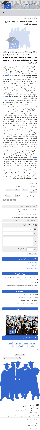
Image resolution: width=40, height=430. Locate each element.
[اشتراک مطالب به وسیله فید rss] (4, 199)
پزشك (33, 346)
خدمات (16, 106)
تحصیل (25, 190)
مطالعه (5, 104)
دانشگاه (27, 66)
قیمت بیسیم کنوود (32, 268)
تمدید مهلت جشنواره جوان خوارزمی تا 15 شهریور (26, 212)
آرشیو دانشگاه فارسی (34, 428)
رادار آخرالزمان (34, 283)
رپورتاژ (18, 343)
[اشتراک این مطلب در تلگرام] (14, 199)
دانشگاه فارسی (30, 4)
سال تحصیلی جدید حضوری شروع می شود (28, 215)
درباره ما (37, 423)
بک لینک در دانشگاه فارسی (32, 425)
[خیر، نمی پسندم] (8, 195)
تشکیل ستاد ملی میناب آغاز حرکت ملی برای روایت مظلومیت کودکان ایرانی (21, 277)
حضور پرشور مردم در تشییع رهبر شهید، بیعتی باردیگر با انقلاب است (22, 285)
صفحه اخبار (19, 355)
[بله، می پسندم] (17, 195)
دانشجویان (33, 192)
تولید (27, 346)
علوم (35, 159)
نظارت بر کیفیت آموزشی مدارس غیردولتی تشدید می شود (24, 209)
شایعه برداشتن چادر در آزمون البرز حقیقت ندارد (26, 280)
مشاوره (5, 96)
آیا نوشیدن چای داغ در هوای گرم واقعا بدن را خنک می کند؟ (24, 303)
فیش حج (34, 265)
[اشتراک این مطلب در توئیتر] (7, 199)
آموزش (32, 343)
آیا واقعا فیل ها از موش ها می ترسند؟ (28, 300)
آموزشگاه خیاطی (32, 262)
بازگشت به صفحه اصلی (11, 358)
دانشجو (7, 75)
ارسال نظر (31, 253)
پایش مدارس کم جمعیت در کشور (30, 295)
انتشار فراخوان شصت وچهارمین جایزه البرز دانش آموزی (24, 217)
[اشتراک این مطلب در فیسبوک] (11, 199)
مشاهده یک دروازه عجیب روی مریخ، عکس (28, 297)
